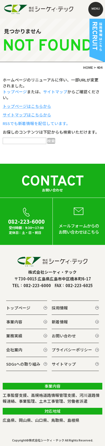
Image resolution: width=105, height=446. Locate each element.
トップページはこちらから (27, 106)
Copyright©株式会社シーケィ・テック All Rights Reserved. (52, 440)
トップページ (15, 91)
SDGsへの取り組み (23, 364)
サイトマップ (55, 91)
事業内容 (14, 321)
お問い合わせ (64, 335)
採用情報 (60, 308)
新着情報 (60, 321)
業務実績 (14, 335)
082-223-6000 (37, 285)
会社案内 (14, 349)
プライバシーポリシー (72, 349)
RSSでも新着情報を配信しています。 (36, 123)
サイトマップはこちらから (27, 114)
